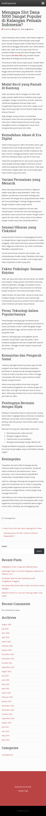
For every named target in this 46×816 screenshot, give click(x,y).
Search (4, 546)
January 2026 (7, 650)
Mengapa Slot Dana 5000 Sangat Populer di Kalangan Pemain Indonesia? (22, 18)
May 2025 (5, 684)
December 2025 (8, 654)
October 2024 (7, 714)
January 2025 (7, 701)
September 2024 (8, 718)
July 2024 (5, 727)
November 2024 (8, 710)
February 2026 (7, 646)
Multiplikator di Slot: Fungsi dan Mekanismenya (20, 567)
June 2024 (5, 731)
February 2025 (7, 697)
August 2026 (6, 624)
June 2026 (5, 633)
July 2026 (5, 629)
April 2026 (5, 637)
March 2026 (6, 641)
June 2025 (5, 680)
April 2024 (5, 740)
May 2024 (5, 735)
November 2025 (8, 658)
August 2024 (6, 723)
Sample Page (23, 791)
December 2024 (8, 706)
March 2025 (6, 693)
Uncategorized (9, 518)
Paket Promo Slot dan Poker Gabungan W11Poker (22, 528)
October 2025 (7, 663)
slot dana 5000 (17, 55)
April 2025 (5, 688)
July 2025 (5, 676)
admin (30, 29)
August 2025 (6, 671)
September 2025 (8, 667)
